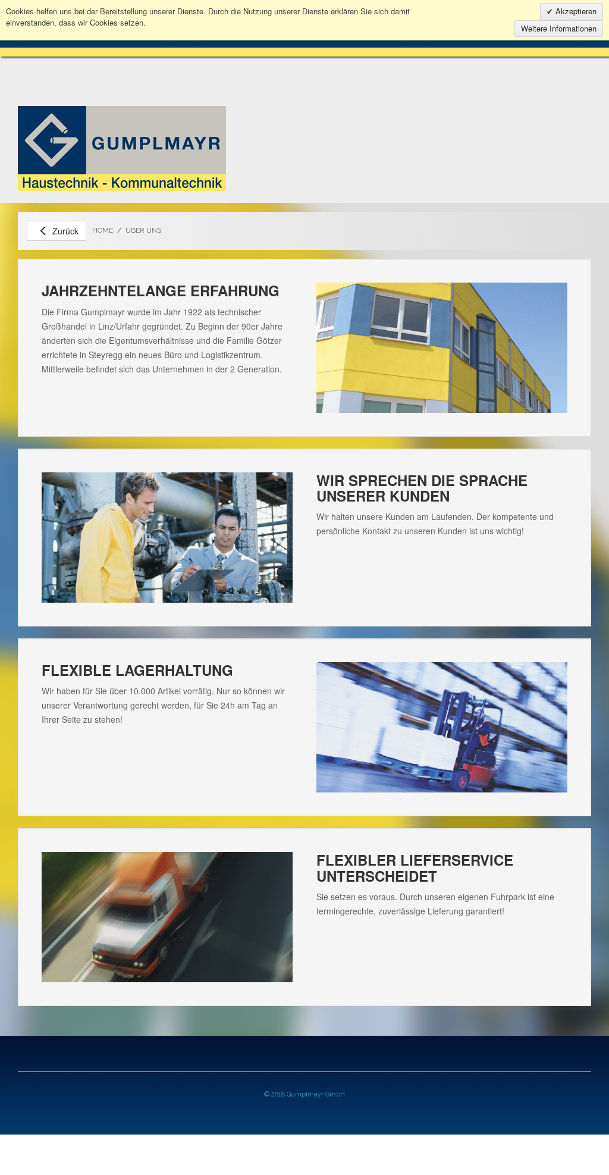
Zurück (65, 231)
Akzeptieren (575, 11)
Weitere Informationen (559, 28)
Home (102, 230)
